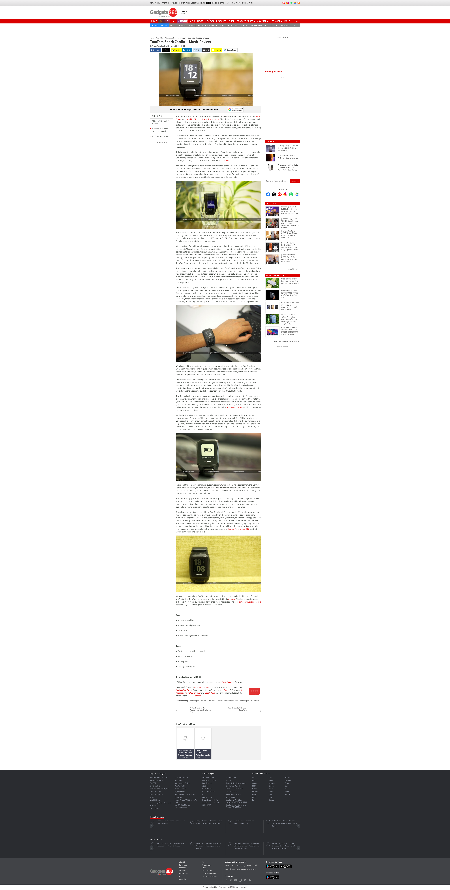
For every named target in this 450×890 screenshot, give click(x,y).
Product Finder (245, 21)
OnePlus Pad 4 (180, 786)
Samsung (288, 780)
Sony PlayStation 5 (181, 778)
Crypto (222, 25)
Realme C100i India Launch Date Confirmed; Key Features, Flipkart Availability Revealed (283, 846)
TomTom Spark (194, 701)
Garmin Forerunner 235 (238, 529)
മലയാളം (236, 869)
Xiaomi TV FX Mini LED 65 (234, 789)
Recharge (275, 21)
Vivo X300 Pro (155, 800)
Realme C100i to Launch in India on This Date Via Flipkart (171, 822)
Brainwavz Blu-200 (234, 407)
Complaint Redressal (209, 876)
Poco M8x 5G (207, 783)
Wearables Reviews (172, 38)
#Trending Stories (157, 817)
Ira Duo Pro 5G (231, 778)
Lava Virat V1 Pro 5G (209, 780)
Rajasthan (236, 3)
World (158, 3)
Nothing (271, 786)
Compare (261, 21)
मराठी (255, 866)
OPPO (271, 794)
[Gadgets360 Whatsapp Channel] (291, 194)
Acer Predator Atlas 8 (233, 794)
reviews (206, 687)
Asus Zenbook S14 (156, 794)
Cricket (181, 3)
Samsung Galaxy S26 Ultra (159, 778)
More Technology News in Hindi (286, 341)
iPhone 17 (178, 797)
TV (236, 25)
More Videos (293, 269)
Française (252, 869)
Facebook (180, 693)
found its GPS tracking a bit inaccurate (202, 119)
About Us (182, 862)
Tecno (287, 792)
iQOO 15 (153, 797)
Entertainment (211, 25)
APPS (229, 3)
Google (254, 783)
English (227, 866)
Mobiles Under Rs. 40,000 (159, 789)
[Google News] (297, 194)
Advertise (183, 879)
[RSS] (298, 3)
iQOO (254, 797)
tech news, (198, 687)
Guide (231, 21)
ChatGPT (153, 783)
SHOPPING (221, 3)
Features (221, 21)
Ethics (204, 868)
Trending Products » (274, 72)
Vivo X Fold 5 (154, 809)
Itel (253, 800)
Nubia (271, 789)
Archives (182, 871)
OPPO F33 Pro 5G (181, 789)
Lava (270, 778)
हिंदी (169, 3)
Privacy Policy (206, 865)
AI (173, 21)
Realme (271, 800)
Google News (210, 693)
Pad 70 (228, 780)
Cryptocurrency (180, 792)
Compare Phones (181, 808)
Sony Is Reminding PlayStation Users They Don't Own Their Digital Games (209, 822)
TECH (208, 3)
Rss (249, 879)
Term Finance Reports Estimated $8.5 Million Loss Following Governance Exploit (209, 846)
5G (294, 25)
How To (191, 25)
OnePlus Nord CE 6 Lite (183, 783)
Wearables (285, 25)
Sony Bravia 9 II (231, 792)
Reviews (209, 21)
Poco (270, 797)
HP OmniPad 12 (180, 780)
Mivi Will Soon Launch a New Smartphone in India (244, 822)
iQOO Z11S (206, 794)
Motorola (272, 783)
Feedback (182, 868)
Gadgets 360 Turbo (184, 690)
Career (204, 862)
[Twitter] (274, 194)
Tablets (267, 25)
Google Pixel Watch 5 (233, 786)
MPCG (244, 3)
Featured (270, 141)
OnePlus (272, 792)
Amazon (231, 599)
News (200, 21)
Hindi (233, 866)
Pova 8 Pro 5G (207, 797)
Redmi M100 (206, 789)
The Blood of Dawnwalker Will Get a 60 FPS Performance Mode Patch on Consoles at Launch (246, 846)
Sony (287, 786)
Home (154, 21)
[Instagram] (285, 194)
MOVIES (174, 3)
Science (276, 25)
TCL (286, 789)
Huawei (255, 792)
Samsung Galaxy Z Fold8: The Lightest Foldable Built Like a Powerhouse (288, 148)
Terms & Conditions (209, 874)
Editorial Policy (207, 871)
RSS (180, 876)
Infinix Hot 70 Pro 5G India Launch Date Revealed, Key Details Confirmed (170, 845)
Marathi (250, 3)
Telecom (182, 25)
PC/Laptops (244, 25)
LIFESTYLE (195, 3)
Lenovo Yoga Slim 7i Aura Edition (161, 803)
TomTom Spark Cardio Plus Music (212, 701)
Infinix (254, 794)
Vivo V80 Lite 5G (208, 778)
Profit (164, 3)
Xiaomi (287, 794)
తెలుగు (249, 865)
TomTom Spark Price (231, 701)
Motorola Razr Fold (156, 780)
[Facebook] (268, 194)
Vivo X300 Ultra (155, 792)
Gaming (200, 25)
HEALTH (202, 3)
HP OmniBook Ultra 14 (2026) (185, 794)
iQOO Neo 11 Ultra (208, 792)
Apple (254, 780)
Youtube (235, 879)
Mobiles (173, 25)
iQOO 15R (153, 806)
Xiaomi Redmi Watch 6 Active (236, 783)
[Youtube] (280, 194)
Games (214, 3)
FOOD (188, 3)
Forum (226, 690)
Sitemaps (183, 865)
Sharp (287, 783)
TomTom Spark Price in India (249, 701)
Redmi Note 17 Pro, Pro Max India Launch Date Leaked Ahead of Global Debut (284, 823)
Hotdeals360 (256, 25)
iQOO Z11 (205, 786)
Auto (192, 21)
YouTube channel (194, 695)
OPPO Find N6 (155, 786)
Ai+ (253, 778)
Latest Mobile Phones (182, 805)
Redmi (287, 778)
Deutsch (244, 869)
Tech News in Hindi (274, 275)
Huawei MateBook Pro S (210, 800)
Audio (230, 25)
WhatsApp (189, 693)
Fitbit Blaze (228, 160)
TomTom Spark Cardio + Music (247, 602)
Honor (254, 789)
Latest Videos (271, 203)
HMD (254, 786)
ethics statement (227, 682)
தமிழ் (243, 866)
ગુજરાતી (228, 869)
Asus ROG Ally (231, 797)
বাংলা (238, 866)
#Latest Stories (156, 840)
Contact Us (183, 874)
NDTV (152, 3)
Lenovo (271, 780)
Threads (197, 693)
